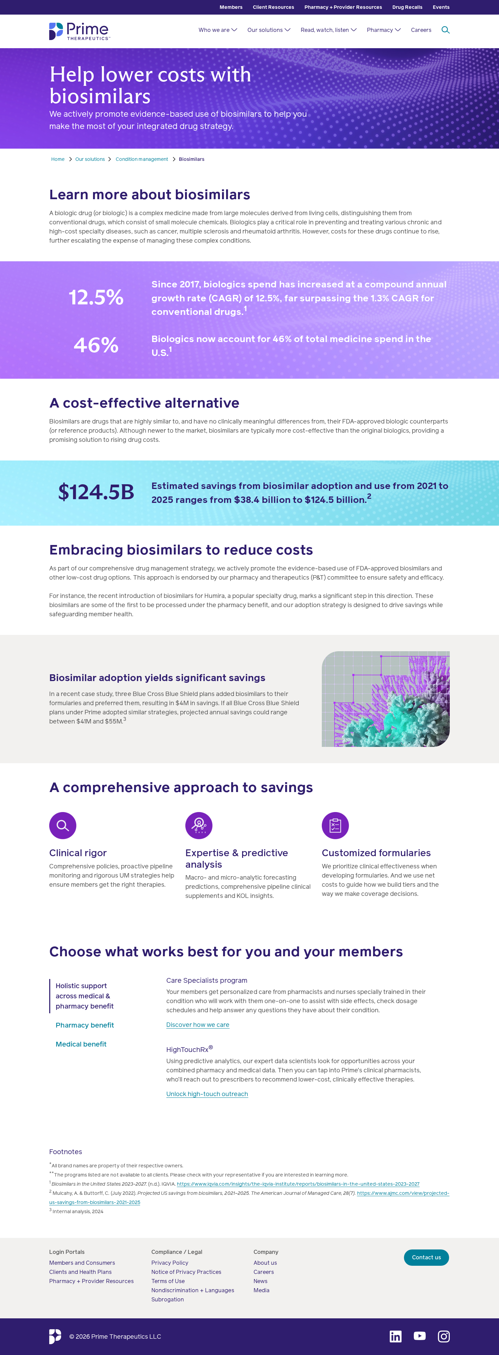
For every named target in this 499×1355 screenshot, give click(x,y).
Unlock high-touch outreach (207, 1094)
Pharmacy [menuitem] (380, 30)
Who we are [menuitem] (214, 30)
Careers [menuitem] (421, 30)
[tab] (89, 996)
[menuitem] (231, 7)
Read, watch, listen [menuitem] (325, 30)
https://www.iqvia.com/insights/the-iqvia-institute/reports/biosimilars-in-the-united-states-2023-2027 (298, 1184)
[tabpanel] (299, 1045)
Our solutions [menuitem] (265, 30)
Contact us (426, 1257)
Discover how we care (197, 1024)
